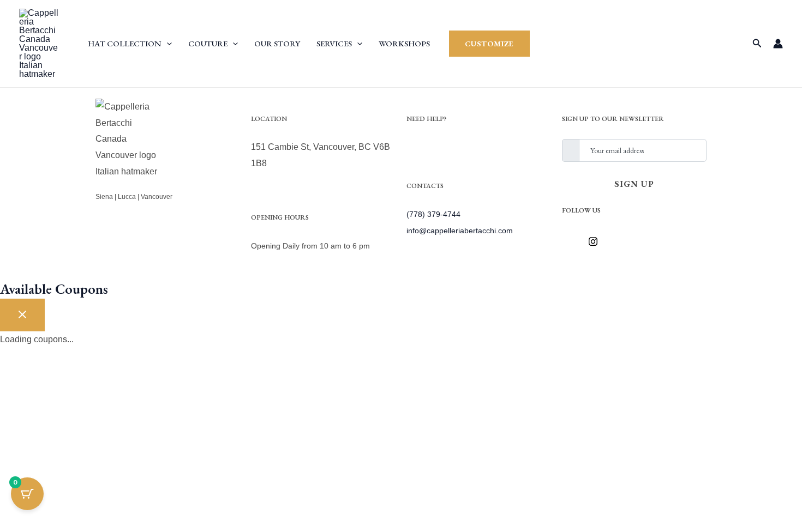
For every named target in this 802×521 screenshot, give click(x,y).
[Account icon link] (778, 44)
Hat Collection (124, 43)
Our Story (277, 43)
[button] (166, 43)
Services (334, 43)
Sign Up (634, 184)
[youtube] (621, 241)
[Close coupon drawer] (22, 315)
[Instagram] (597, 241)
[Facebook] (573, 241)
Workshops (404, 43)
